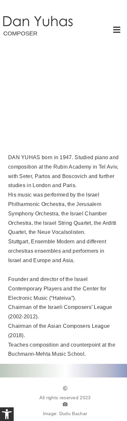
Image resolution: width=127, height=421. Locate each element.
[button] (117, 30)
